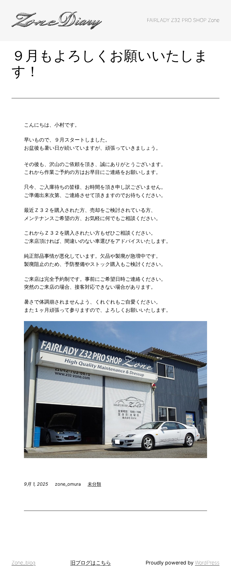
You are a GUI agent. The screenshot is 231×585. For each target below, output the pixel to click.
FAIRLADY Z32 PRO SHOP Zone (183, 20)
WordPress (207, 563)
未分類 (94, 484)
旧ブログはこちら (90, 563)
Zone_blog (23, 563)
